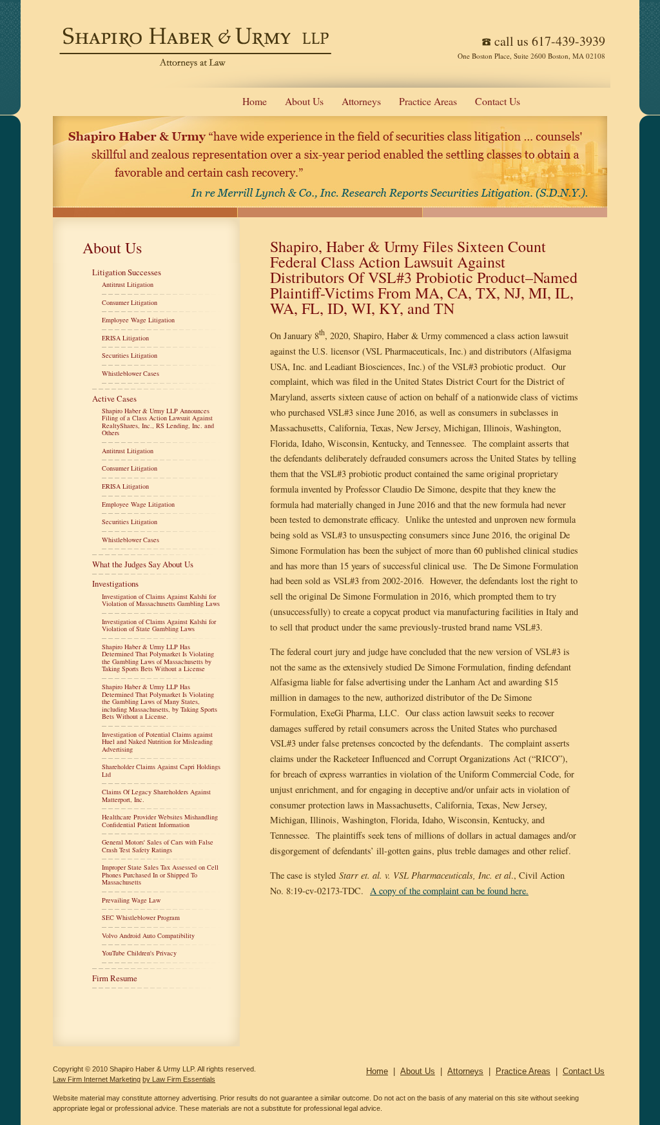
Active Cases (114, 398)
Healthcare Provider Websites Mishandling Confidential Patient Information (160, 820)
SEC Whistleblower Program (141, 917)
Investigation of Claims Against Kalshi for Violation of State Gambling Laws (159, 625)
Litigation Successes (126, 272)
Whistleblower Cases (130, 373)
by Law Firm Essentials (178, 1079)
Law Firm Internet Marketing (97, 1079)
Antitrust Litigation (127, 284)
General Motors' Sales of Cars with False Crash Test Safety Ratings (157, 845)
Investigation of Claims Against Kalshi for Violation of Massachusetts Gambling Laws (161, 600)
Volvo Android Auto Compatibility (148, 935)
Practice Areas (428, 101)
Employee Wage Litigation (138, 319)
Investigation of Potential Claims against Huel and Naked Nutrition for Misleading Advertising (157, 742)
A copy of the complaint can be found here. (449, 891)
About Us (304, 101)
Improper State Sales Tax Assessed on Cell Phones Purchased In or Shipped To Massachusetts (160, 874)
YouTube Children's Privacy (139, 952)
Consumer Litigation (129, 302)
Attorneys (361, 101)
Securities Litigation (129, 355)
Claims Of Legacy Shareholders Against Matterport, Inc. (156, 795)
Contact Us (497, 101)
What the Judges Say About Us (142, 564)
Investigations (115, 583)
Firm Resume (114, 978)
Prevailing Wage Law (131, 900)
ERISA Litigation (125, 337)
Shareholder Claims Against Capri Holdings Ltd (161, 770)
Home (254, 101)
